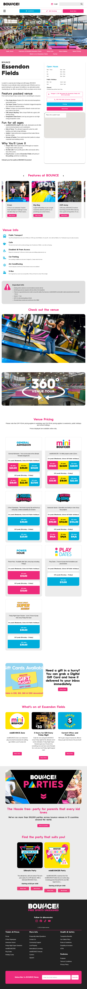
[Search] (82, 4)
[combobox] (69, 4)
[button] (11, 11)
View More (12, 215)
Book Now (43, 757)
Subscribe (75, 977)
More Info (17, 753)
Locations (30, 11)
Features (64, 954)
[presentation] (23, 176)
